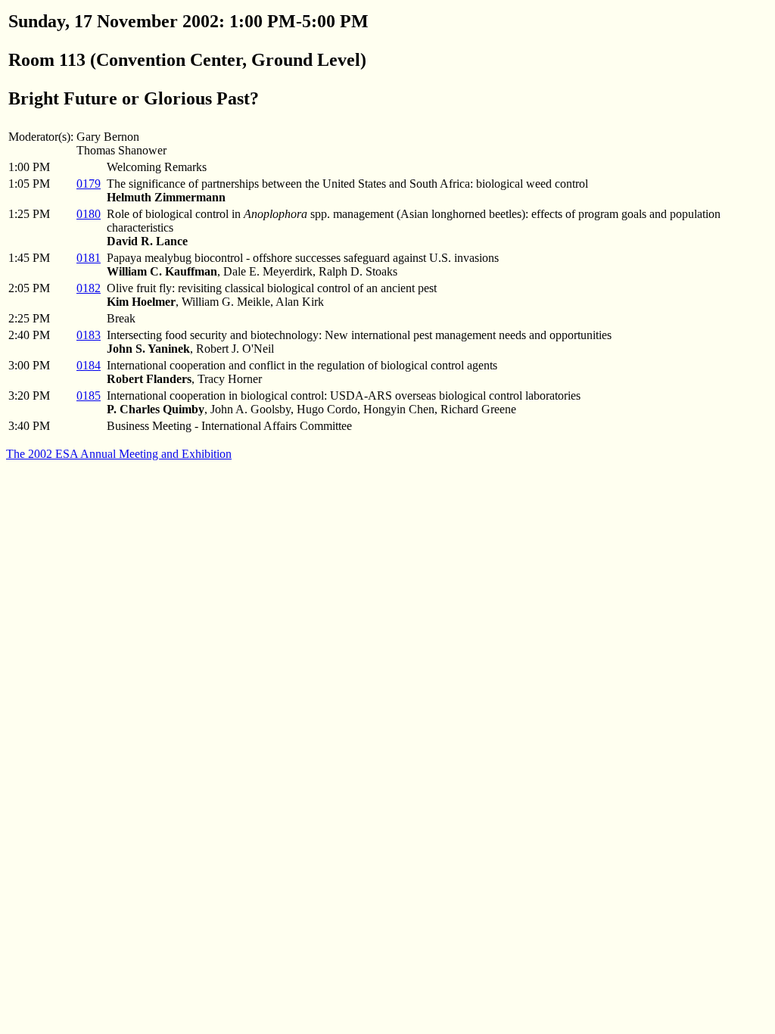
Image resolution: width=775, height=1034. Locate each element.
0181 (88, 257)
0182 (88, 288)
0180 (88, 213)
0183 (88, 335)
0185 (88, 395)
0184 (88, 365)
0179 (88, 183)
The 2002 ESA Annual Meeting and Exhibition (119, 453)
